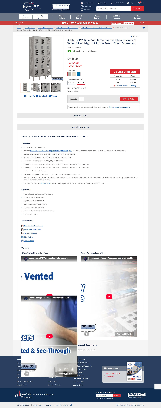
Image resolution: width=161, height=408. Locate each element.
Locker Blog (78, 385)
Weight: (70, 91)
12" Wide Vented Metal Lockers (67, 28)
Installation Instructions (32, 230)
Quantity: (73, 99)
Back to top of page (19, 23)
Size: (69, 88)
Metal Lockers (30, 28)
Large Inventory (22, 385)
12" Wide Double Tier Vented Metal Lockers (96, 28)
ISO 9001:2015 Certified (25, 381)
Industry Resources (80, 363)
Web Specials (78, 375)
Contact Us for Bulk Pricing (125, 86)
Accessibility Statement (62, 405)
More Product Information (33, 226)
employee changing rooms (58, 151)
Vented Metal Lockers (45, 28)
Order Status (52, 377)
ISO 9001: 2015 (46, 183)
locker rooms (43, 151)
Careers (19, 366)
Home (19, 28)
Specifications (29, 241)
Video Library (78, 382)
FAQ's (19, 377)
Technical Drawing (30, 233)
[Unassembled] (71, 83)
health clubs (34, 151)
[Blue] (78, 74)
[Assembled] (81, 83)
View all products (142, 23)
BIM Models (28, 237)
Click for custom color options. (119, 107)
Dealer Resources (80, 369)
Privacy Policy (37, 405)
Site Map (48, 405)
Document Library (80, 378)
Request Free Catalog (113, 373)
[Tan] (74, 74)
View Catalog (110, 376)
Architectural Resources (82, 366)
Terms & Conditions (23, 405)
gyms (70, 151)
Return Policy (52, 381)
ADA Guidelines (79, 359)
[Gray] (69, 74)
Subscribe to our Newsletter (105, 392)
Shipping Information (54, 385)
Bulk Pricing (78, 372)
